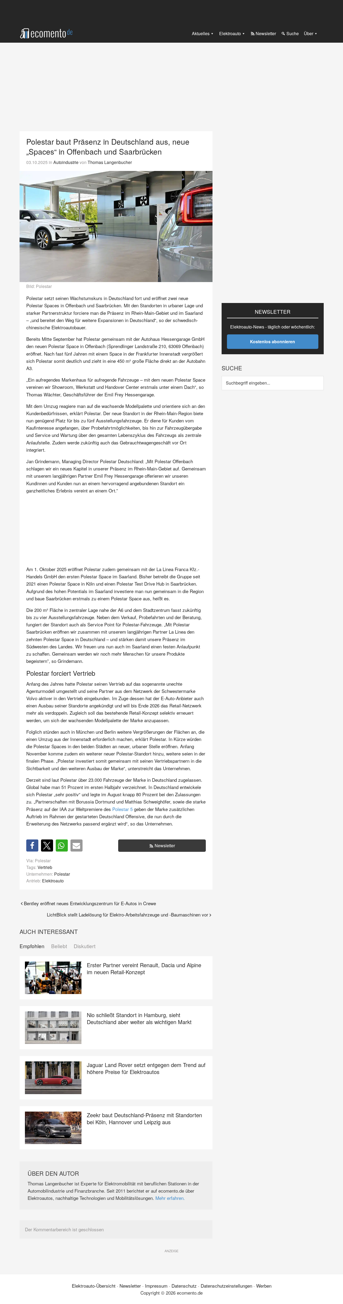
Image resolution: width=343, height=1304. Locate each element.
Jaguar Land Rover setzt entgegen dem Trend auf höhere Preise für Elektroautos (146, 1068)
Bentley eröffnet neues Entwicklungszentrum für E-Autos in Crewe (90, 903)
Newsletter (165, 845)
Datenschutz (184, 1285)
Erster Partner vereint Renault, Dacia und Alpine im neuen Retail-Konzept (144, 968)
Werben (263, 1285)
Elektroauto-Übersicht (93, 1285)
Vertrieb (45, 867)
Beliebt (59, 946)
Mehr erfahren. (170, 1198)
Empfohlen (32, 946)
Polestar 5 (122, 809)
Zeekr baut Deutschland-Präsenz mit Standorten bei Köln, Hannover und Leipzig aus (144, 1118)
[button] (32, 845)
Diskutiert (84, 946)
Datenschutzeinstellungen (226, 1285)
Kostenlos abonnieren (272, 341)
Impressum (156, 1285)
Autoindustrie (66, 162)
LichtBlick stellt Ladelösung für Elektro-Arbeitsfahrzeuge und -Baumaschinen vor (127, 914)
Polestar (62, 874)
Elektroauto (53, 880)
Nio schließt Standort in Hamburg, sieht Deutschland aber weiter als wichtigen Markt (139, 1018)
